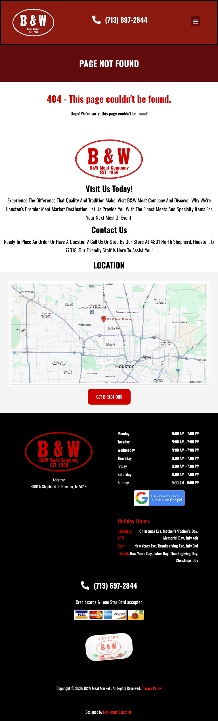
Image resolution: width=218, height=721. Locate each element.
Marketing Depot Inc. (118, 712)
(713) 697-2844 (126, 19)
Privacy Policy (152, 688)
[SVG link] (159, 498)
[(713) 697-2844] (96, 20)
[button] (195, 21)
